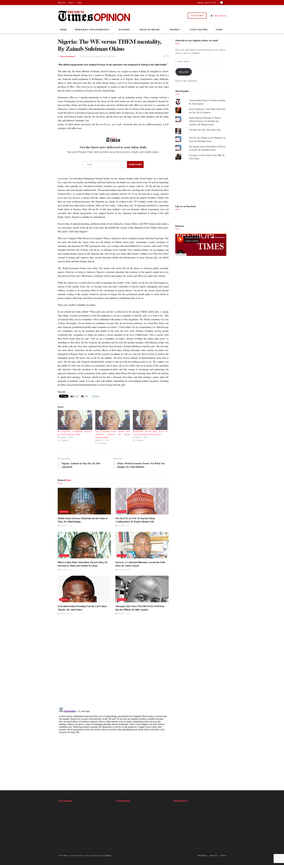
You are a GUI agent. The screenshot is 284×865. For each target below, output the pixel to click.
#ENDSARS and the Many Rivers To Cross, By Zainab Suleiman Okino (150, 433)
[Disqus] (113, 663)
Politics (175, 29)
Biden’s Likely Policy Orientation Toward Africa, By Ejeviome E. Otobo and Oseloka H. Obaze (83, 563)
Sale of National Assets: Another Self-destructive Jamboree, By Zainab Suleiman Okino (112, 434)
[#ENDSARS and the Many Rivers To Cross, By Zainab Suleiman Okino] (150, 420)
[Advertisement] (200, 182)
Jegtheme (107, 855)
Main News (62, 2)
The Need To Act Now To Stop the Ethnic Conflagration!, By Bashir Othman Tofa (135, 519)
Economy (124, 29)
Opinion (64, 512)
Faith (219, 29)
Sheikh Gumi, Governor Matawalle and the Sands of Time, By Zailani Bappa (83, 519)
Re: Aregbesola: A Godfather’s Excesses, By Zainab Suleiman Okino (75, 433)
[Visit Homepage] (94, 15)
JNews (65, 855)
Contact (79, 2)
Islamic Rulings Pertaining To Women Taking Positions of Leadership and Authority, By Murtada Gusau (205, 121)
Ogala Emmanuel (67, 56)
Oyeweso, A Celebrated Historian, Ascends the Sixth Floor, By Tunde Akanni (140, 563)
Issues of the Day (150, 29)
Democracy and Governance (92, 29)
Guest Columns (198, 29)
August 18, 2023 (66, 613)
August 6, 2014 (86, 56)
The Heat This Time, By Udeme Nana (205, 129)
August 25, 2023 (66, 525)
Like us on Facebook (185, 206)
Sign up (223, 15)
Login (215, 15)
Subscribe (197, 15)
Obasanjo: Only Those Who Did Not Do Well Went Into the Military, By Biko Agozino (139, 607)
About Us (71, 2)
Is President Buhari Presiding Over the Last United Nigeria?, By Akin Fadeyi (82, 607)
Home (63, 29)
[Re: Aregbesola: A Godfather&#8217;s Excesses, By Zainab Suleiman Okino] (75, 420)
